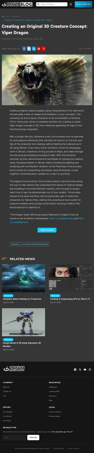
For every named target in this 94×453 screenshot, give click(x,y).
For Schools (7, 416)
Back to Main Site (83, 4)
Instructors (53, 396)
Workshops (53, 387)
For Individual (7, 412)
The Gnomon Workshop (22, 39)
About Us (6, 387)
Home (7, 16)
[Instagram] (90, 369)
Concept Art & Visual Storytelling (35, 244)
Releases (16, 16)
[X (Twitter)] (80, 369)
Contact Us (7, 391)
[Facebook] (75, 369)
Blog (50, 400)
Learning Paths (54, 391)
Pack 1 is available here (61, 218)
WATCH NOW (47, 230)
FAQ (4, 396)
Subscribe (33, 437)
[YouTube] (85, 369)
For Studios (7, 421)
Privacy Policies (54, 416)
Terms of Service (55, 412)
